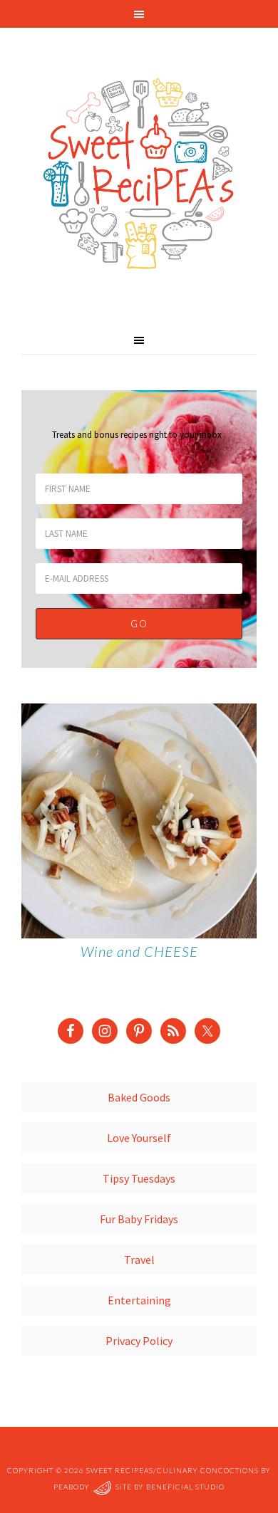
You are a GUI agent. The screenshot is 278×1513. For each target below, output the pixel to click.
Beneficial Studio (185, 1486)
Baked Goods (139, 1097)
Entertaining (139, 1300)
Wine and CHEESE (139, 951)
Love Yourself (139, 1138)
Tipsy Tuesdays (139, 1178)
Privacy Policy (139, 1341)
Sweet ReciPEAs (139, 174)
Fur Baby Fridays (139, 1219)
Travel (139, 1259)
